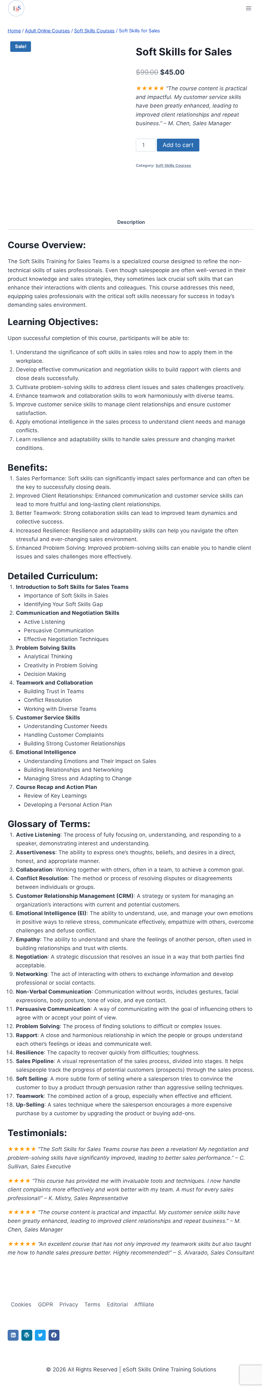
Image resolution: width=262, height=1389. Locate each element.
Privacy (68, 1304)
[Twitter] (40, 1335)
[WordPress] (26, 1335)
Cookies (21, 1304)
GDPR (45, 1304)
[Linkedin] (13, 1335)
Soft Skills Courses (173, 165)
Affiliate (144, 1304)
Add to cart (178, 145)
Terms (92, 1304)
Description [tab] (131, 222)
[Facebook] (54, 1335)
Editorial (117, 1304)
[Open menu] (248, 8)
